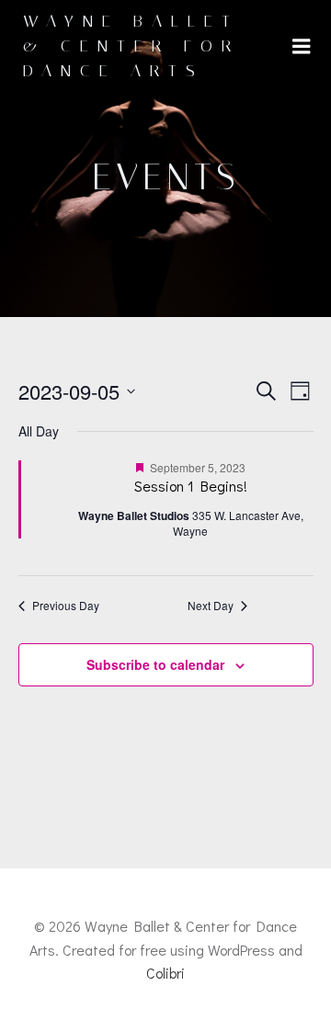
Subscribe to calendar (155, 664)
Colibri (165, 972)
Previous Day (65, 605)
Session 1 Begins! (190, 485)
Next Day (211, 605)
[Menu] (301, 46)
